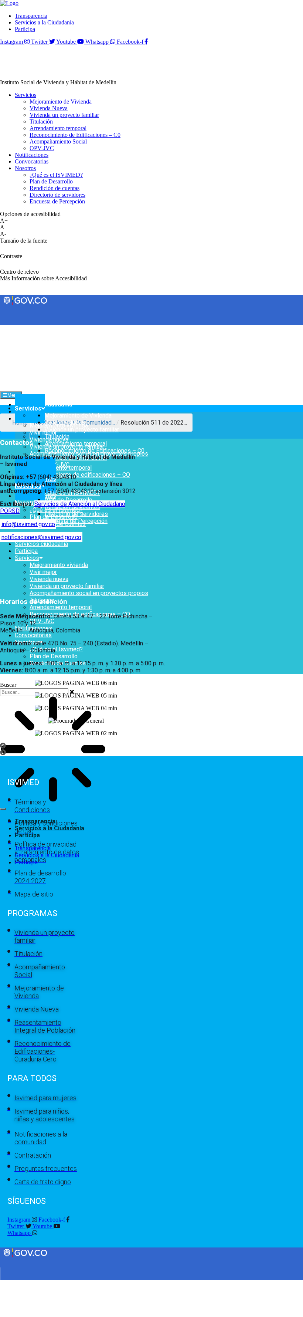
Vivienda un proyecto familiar (67, 586)
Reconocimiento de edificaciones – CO (80, 474)
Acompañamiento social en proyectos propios (89, 593)
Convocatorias (33, 635)
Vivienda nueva (49, 578)
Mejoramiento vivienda (59, 564)
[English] (3, 328)
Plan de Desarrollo (54, 656)
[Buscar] (3, 809)
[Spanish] (10, 328)
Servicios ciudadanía (41, 543)
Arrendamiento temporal (61, 607)
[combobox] (34, 692)
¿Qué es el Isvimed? (56, 649)
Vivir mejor (43, 432)
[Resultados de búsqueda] (53, 750)
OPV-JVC (42, 621)
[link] (9, 3)
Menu (13, 395)
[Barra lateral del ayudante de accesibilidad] (294, 27)
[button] (151, 746)
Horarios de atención (33, 602)
